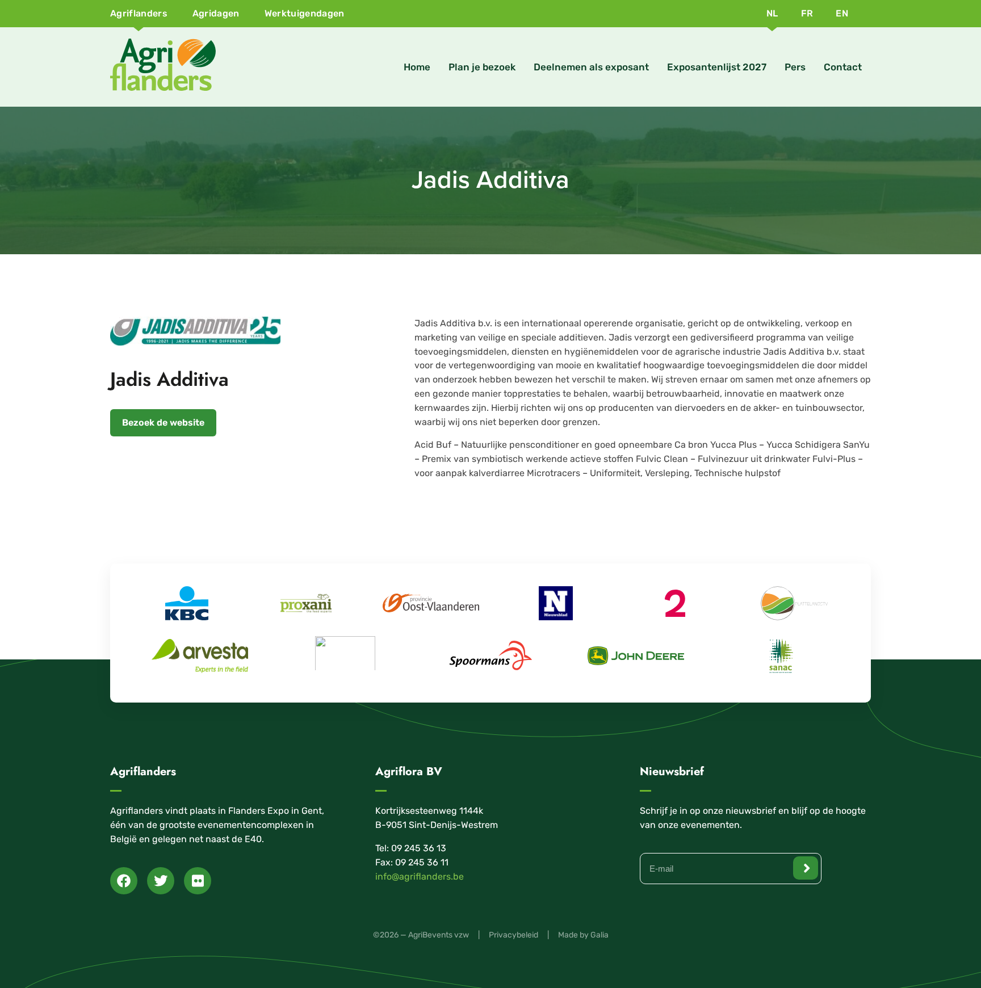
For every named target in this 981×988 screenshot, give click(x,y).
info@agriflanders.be (419, 876)
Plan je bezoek (481, 67)
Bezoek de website (163, 422)
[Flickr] (197, 880)
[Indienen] (805, 868)
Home (417, 67)
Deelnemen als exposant (591, 67)
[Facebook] (123, 880)
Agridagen (216, 13)
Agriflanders (138, 13)
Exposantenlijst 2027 (716, 67)
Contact (843, 67)
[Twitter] (160, 880)
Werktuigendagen (305, 13)
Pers (795, 67)
